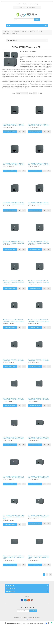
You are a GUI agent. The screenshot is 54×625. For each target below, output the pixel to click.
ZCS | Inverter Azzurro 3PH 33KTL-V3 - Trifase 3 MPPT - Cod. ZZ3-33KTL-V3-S (13, 359)
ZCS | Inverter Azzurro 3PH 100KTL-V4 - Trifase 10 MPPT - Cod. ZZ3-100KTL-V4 (38, 477)
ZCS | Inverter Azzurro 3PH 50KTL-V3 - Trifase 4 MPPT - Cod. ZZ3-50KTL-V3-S (13, 438)
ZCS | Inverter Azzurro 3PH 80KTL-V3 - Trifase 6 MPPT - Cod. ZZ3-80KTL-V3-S (13, 477)
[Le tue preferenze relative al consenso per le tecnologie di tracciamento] (51, 622)
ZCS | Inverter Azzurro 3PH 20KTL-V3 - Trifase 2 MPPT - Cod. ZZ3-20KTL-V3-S (13, 281)
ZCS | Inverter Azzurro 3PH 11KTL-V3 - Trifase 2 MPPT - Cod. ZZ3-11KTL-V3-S (13, 203)
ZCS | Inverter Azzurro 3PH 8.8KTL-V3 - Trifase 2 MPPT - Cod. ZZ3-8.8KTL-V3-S (38, 164)
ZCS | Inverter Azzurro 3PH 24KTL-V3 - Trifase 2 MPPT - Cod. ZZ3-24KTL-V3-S (38, 281)
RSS (28, 600)
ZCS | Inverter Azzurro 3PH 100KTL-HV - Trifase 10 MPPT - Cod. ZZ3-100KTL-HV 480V (14, 517)
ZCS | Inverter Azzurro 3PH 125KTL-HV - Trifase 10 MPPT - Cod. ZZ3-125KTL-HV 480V (14, 557)
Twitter (25, 600)
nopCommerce (29, 619)
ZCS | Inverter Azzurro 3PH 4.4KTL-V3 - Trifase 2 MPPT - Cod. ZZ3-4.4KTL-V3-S (13, 125)
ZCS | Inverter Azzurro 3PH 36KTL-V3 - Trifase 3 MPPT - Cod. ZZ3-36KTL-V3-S (38, 359)
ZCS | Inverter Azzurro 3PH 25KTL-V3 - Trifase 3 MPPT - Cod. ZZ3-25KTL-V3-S (13, 320)
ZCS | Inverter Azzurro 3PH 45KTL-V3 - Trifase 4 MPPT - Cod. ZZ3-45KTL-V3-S (38, 399)
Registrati (18, 4)
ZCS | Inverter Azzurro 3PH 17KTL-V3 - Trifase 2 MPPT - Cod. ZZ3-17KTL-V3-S (38, 242)
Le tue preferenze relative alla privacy (33, 623)
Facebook (22, 600)
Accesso (25, 4)
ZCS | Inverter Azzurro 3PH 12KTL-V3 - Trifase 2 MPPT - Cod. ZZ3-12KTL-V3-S (38, 203)
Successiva (50, 574)
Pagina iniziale (6, 31)
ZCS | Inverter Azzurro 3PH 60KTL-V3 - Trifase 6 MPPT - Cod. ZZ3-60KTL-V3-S (38, 438)
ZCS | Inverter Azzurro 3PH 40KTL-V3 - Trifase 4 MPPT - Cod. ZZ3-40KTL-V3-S (13, 399)
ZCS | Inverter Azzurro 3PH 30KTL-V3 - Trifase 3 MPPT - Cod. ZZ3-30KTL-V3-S (38, 320)
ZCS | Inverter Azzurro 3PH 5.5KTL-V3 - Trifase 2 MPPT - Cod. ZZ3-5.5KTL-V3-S (38, 125)
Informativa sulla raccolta (13, 623)
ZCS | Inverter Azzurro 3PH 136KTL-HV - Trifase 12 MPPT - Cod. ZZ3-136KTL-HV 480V (39, 557)
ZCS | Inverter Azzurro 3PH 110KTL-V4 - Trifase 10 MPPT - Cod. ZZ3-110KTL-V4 (38, 516)
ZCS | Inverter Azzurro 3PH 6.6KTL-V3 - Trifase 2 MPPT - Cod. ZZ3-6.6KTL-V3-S (13, 164)
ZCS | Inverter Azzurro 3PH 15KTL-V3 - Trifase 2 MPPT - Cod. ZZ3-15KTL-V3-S (13, 242)
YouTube (32, 600)
